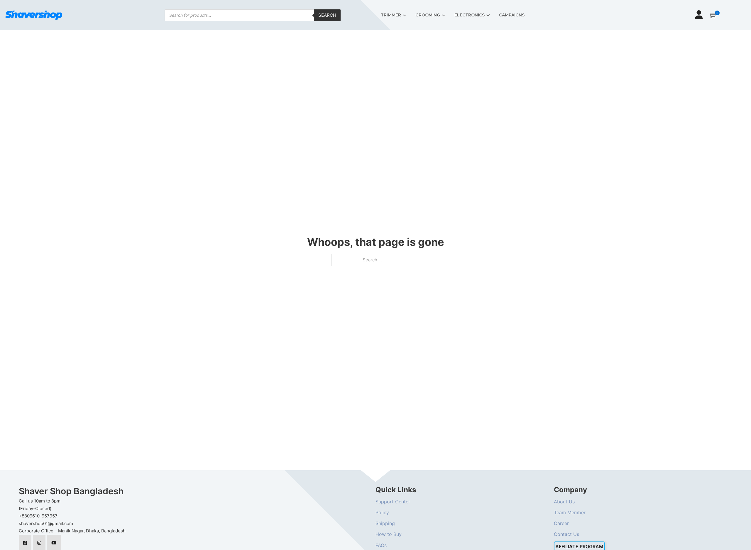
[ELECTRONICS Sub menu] (488, 15)
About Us (564, 502)
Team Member (570, 512)
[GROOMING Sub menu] (444, 15)
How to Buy (389, 534)
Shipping (385, 523)
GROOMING (427, 15)
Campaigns (512, 15)
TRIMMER (391, 15)
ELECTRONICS (469, 15)
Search (327, 15)
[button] (713, 15)
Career (561, 523)
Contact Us (566, 534)
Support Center (393, 502)
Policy (382, 512)
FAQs (381, 545)
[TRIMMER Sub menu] (404, 15)
